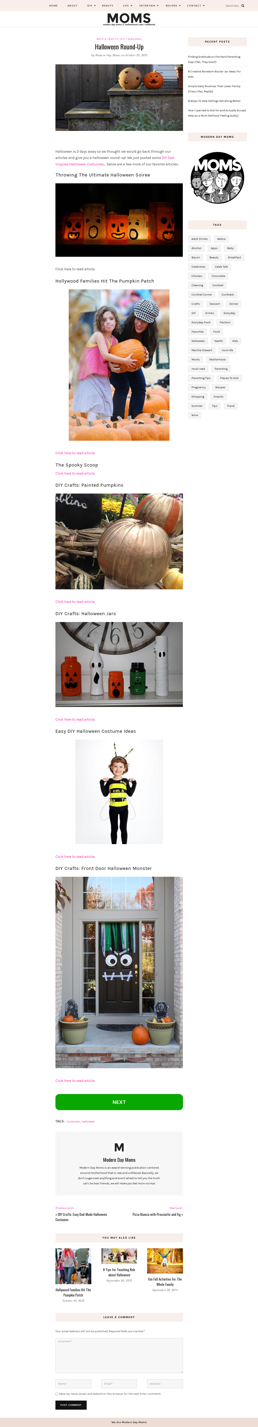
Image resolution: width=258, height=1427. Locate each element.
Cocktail (217, 285)
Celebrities (198, 266)
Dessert (214, 304)
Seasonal (135, 39)
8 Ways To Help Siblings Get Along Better (214, 101)
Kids (235, 341)
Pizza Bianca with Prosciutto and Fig (157, 1214)
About (73, 5)
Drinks (209, 313)
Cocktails (228, 294)
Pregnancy (198, 387)
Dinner (233, 304)
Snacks (219, 396)
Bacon (195, 257)
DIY (90, 5)
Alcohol (196, 248)
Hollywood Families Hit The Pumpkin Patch (73, 1292)
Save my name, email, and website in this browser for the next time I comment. (110, 1394)
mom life (227, 350)
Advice (221, 239)
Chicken (196, 276)
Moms (195, 359)
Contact (194, 5)
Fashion (225, 322)
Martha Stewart (201, 350)
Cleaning (197, 285)
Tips (214, 406)
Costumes (73, 1121)
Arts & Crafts (107, 39)
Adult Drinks (199, 239)
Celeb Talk (221, 266)
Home (53, 5)
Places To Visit (229, 378)
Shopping (197, 396)
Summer (197, 406)
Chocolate (218, 276)
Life (126, 5)
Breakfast (234, 257)
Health (218, 341)
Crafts (195, 304)
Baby (230, 248)
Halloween (88, 1121)
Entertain (147, 5)
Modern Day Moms (107, 55)
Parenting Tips (201, 378)
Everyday (229, 313)
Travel (231, 406)
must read (198, 369)
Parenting (221, 369)
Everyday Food (200, 322)
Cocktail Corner (201, 294)
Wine (194, 415)
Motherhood (217, 359)
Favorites (197, 331)
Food (216, 331)
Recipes (171, 5)
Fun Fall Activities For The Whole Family (165, 1282)
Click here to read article (75, 453)
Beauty (107, 5)
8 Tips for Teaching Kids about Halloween (119, 1272)
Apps (214, 248)
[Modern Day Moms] (129, 19)
